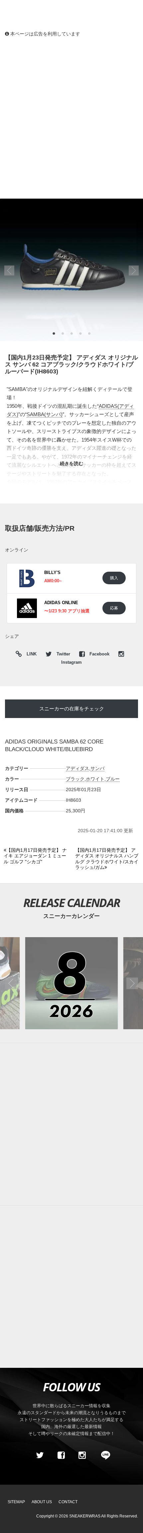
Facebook (99, 654)
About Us (42, 1502)
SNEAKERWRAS (84, 1516)
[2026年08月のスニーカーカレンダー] (71, 983)
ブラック (75, 779)
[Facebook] (61, 1455)
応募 (114, 607)
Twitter (63, 654)
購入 (114, 577)
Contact (68, 1502)
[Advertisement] (71, 117)
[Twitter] (40, 1455)
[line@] (103, 1455)
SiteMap (16, 1502)
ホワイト (95, 779)
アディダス (77, 768)
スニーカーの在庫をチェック (71, 708)
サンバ (97, 768)
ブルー (113, 779)
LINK (30, 655)
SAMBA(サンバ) (45, 414)
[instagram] (82, 1455)
